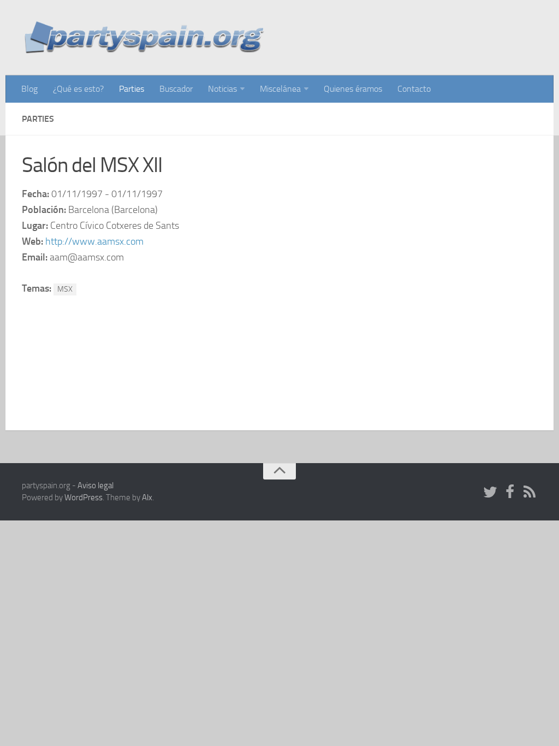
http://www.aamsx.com (94, 241)
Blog (29, 89)
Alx (147, 497)
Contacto (414, 89)
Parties (131, 89)
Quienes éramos (353, 89)
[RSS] (529, 492)
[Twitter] (490, 492)
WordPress (83, 497)
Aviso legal (96, 485)
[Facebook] (510, 492)
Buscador (176, 89)
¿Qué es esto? (78, 89)
